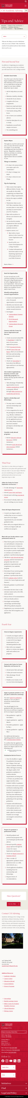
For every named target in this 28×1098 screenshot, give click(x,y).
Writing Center (8, 1011)
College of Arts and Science (15, 25)
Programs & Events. (15, 347)
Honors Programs (9, 986)
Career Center (8, 978)
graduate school (13, 578)
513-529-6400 (12, 1052)
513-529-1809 (13, 1048)
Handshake (11, 340)
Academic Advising (13, 27)
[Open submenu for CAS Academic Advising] (26, 10)
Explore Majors (8, 264)
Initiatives (6, 1083)
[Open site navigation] (25, 6)
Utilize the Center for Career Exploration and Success (10, 483)
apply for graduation (16, 698)
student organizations (12, 387)
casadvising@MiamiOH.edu (10, 966)
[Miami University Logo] (6, 5)
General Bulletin (9, 984)
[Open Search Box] (26, 1)
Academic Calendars (10, 976)
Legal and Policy (9, 1092)
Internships (16, 361)
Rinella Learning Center (11, 1001)
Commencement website (13, 739)
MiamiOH (3, 25)
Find (3, 1088)
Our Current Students (7, 28)
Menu (4, 36)
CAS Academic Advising (12, 10)
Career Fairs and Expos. (15, 492)
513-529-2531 (16, 1050)
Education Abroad (9, 981)
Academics (4, 27)
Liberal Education (9, 1008)
